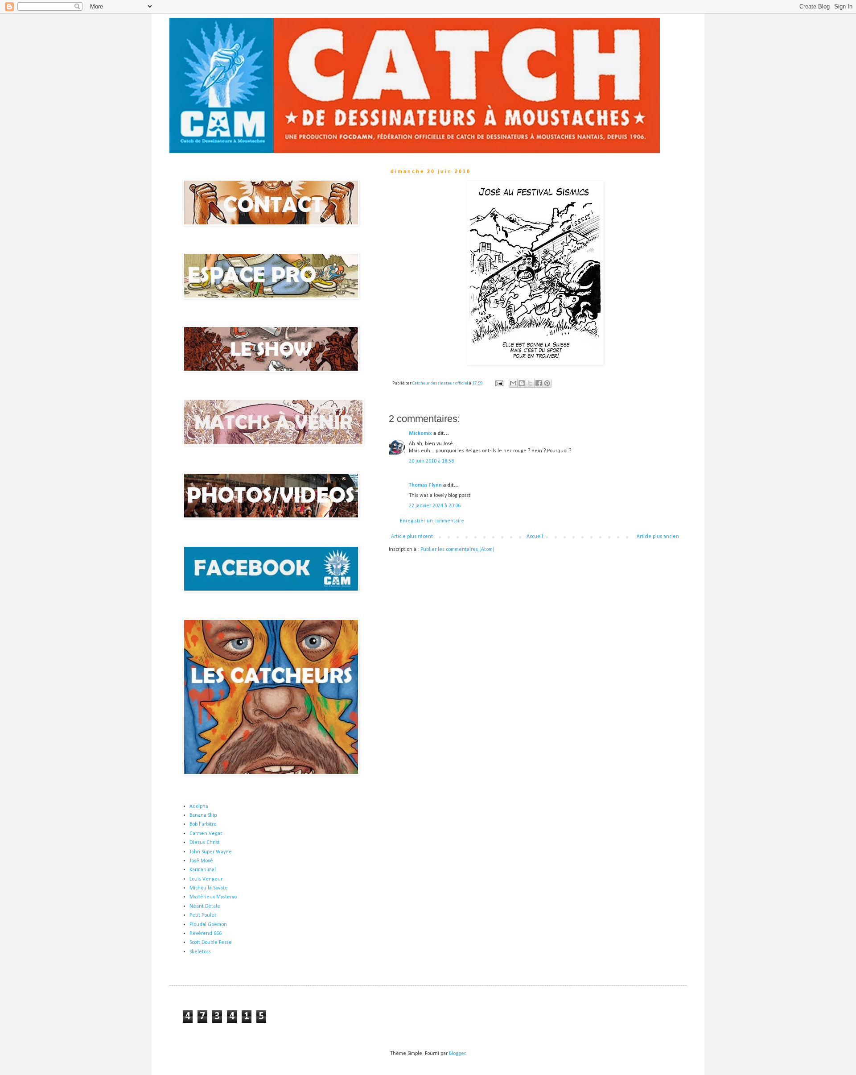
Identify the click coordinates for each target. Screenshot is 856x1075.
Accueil (535, 536)
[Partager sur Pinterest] (547, 383)
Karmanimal (202, 869)
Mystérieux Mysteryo (213, 897)
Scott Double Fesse (210, 942)
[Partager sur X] (530, 383)
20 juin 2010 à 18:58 (431, 461)
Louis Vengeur (205, 879)
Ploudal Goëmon (208, 924)
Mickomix (420, 433)
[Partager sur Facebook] (538, 383)
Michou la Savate (208, 888)
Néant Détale (204, 906)
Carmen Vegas (205, 833)
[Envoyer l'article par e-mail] (498, 383)
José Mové (201, 861)
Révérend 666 (205, 933)
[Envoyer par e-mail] (513, 383)
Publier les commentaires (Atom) (457, 549)
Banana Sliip (203, 815)
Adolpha (198, 806)
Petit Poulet (202, 915)
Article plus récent (412, 536)
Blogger (457, 1053)
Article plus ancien (658, 536)
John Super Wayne (210, 852)
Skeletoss (200, 952)
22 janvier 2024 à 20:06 (435, 506)
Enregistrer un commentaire (432, 521)
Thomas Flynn (425, 485)
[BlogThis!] (521, 383)
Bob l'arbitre (203, 824)
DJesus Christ (204, 842)
